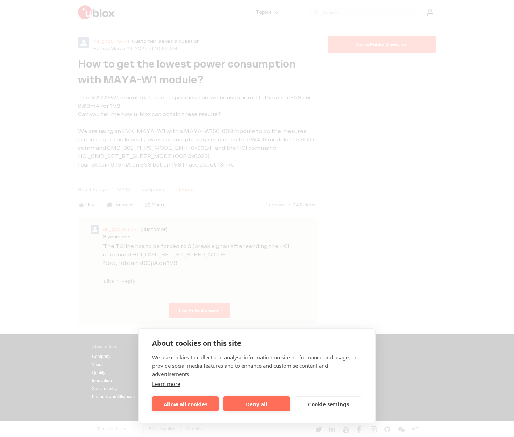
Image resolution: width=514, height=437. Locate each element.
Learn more (166, 383)
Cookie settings (328, 404)
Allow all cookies (185, 404)
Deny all (256, 404)
